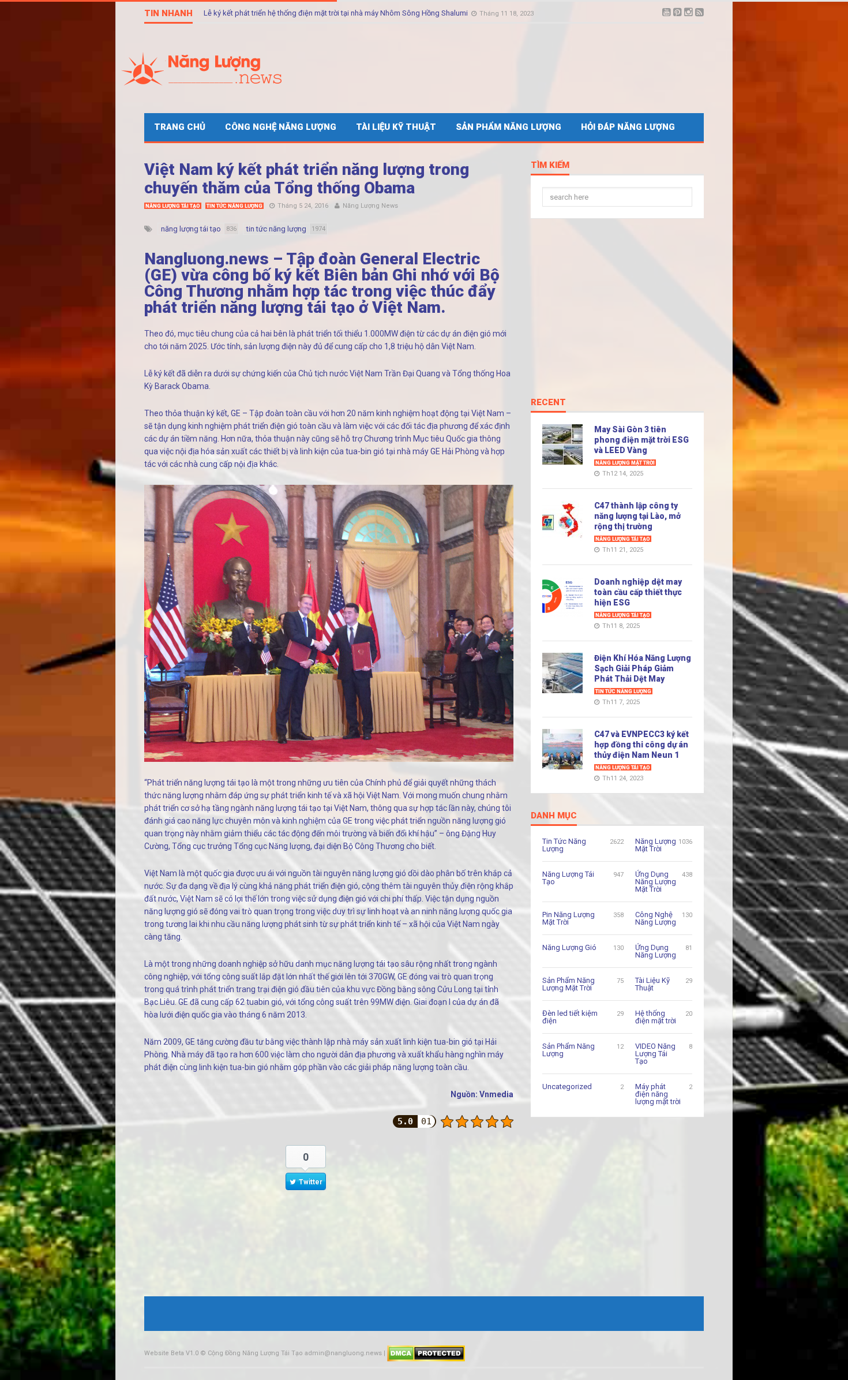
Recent (548, 402)
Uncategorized (567, 1086)
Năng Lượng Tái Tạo (172, 206)
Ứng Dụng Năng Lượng (655, 951)
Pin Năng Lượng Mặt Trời (568, 918)
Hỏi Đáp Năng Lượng (628, 127)
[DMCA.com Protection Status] (426, 1353)
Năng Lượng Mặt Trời (625, 463)
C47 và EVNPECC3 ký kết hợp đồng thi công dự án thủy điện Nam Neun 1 (641, 745)
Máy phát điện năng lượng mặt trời (658, 1094)
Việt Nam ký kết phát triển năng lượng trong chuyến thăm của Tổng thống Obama (306, 178)
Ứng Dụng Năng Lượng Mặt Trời (655, 881)
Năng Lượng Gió (569, 947)
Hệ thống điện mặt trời (655, 1016)
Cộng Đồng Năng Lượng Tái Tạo (255, 1353)
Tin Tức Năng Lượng (234, 206)
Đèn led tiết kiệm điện (570, 1016)
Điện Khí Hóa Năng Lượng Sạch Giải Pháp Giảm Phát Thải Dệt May (642, 668)
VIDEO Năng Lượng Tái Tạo (655, 1053)
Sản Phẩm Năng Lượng (508, 127)
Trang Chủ (179, 127)
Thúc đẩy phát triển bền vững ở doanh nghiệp (279, 13)
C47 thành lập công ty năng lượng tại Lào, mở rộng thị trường (637, 516)
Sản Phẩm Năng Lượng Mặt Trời (568, 984)
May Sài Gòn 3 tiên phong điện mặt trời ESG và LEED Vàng (641, 440)
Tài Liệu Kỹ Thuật (396, 127)
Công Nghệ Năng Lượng (280, 127)
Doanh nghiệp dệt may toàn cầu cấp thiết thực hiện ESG (638, 592)
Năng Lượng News (370, 206)
